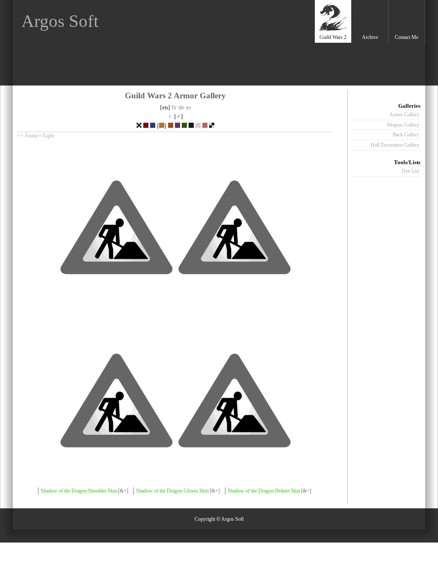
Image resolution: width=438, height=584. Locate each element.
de (181, 107)
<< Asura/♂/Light (36, 136)
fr (174, 107)
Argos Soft (59, 21)
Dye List (410, 171)
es (188, 107)
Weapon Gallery (403, 125)
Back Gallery (406, 135)
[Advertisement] (267, 64)
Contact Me (406, 37)
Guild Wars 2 (333, 37)
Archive (370, 37)
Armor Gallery (404, 115)
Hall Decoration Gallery (395, 145)
